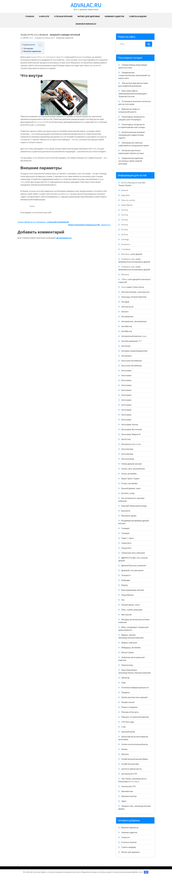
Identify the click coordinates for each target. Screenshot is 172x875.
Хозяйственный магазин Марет (134, 759)
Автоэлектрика (127, 459)
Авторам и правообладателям (134, 351)
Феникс (124, 749)
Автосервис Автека (129, 424)
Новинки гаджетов (114, 16)
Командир (125, 580)
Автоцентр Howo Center (131, 444)
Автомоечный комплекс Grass (133, 336)
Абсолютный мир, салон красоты (135, 292)
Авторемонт (126, 356)
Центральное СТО (129, 774)
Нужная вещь (127, 665)
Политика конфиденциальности (135, 687)
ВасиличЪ (125, 511)
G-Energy (125, 239)
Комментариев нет (45, 38)
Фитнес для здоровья (88, 16)
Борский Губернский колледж (134, 506)
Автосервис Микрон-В (130, 434)
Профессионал (128, 702)
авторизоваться (63, 238)
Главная (29, 16)
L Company (125, 249)
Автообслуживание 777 (131, 341)
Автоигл (124, 311)
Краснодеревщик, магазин (132, 590)
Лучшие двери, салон (130, 605)
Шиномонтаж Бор (129, 796)
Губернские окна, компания (133, 553)
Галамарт (125, 528)
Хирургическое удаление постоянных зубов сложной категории (130, 161)
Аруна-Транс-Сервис (130, 478)
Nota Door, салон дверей (131, 254)
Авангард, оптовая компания (133, 297)
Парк (123, 682)
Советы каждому (138, 16)
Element (124, 190)
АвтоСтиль (126, 439)
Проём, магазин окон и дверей (134, 697)
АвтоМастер (126, 326)
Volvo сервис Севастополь (132, 287)
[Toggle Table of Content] (39, 45)
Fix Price (124, 210)
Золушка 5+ (126, 575)
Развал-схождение (129, 707)
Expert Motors (127, 205)
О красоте (44, 16)
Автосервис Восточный (131, 429)
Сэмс (123, 727)
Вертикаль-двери (128, 516)
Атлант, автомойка (129, 483)
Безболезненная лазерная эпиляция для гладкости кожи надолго (131, 135)
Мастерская (126, 614)
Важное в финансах (86, 24)
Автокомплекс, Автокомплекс (134, 321)
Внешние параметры (32, 51)
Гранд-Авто (126, 543)
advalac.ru (86, 5)
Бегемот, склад (127, 493)
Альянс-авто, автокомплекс (133, 469)
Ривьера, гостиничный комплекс (135, 717)
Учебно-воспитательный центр (134, 744)
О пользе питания (63, 16)
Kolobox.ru (125, 244)
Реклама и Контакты (130, 712)
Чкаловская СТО (128, 786)
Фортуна (125, 754)
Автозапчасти (127, 307)
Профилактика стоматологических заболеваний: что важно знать (134, 75)
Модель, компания (129, 642)
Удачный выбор (128, 732)
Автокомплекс (127, 316)
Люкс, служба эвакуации (131, 610)
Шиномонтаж (127, 791)
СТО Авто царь (127, 722)
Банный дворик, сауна (131, 488)
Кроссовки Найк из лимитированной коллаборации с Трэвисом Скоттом (132, 94)
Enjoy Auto (125, 195)
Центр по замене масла (131, 769)
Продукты (125, 692)
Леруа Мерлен (127, 595)
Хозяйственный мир (130, 764)
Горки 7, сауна (127, 538)
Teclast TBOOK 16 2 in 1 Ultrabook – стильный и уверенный (43, 222)
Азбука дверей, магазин (131, 464)
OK (146, 872)
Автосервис (126, 370)
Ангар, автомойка (129, 473)
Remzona (125, 274)
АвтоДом (125, 302)
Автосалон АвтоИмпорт (131, 361)
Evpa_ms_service (128, 200)
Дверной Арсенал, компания (133, 565)
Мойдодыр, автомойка (131, 647)
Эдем (123, 801)
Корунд (124, 585)
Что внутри (28, 48)
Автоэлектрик (127, 449)
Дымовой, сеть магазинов (132, 570)
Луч (122, 600)
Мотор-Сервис (127, 652)
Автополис (126, 346)
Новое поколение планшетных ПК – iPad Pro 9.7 (89, 225)
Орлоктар (125, 678)
